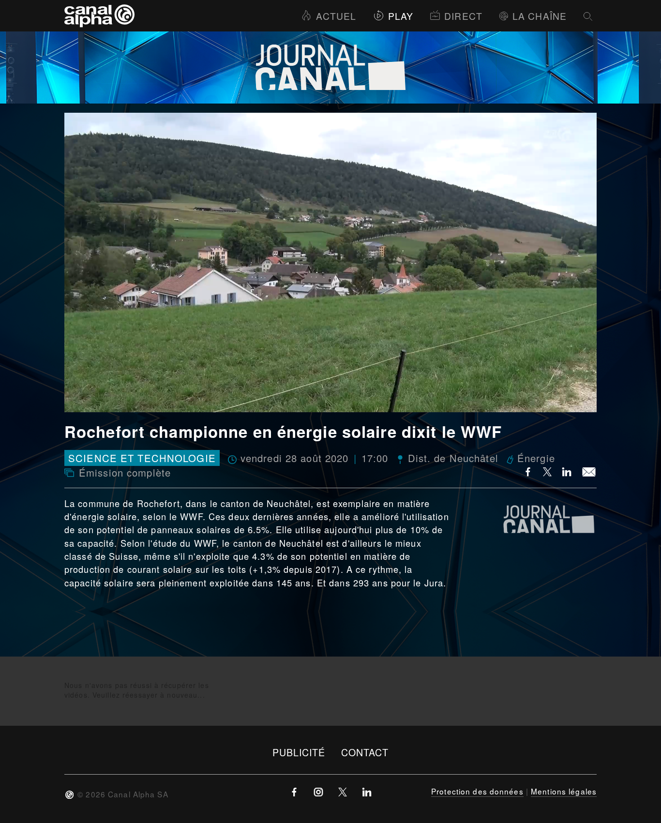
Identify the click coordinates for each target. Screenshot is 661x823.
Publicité (299, 752)
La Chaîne (539, 15)
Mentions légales (564, 791)
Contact (365, 752)
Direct (463, 15)
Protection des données (477, 791)
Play (400, 15)
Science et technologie (142, 458)
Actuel (336, 15)
